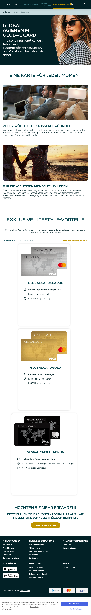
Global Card (67, 545)
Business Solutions (45, 4)
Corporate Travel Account (39, 551)
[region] (45, 607)
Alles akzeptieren (74, 604)
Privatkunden (31, 4)
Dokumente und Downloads (39, 574)
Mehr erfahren (77, 240)
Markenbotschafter (36, 571)
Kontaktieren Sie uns (46, 525)
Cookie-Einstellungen (74, 609)
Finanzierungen (8, 551)
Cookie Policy (34, 607)
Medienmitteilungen (36, 577)
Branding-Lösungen (70, 548)
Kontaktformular (69, 567)
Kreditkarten (7, 545)
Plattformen (33, 555)
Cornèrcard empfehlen (11, 558)
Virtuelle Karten (35, 548)
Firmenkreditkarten (36, 545)
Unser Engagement (36, 567)
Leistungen (7, 555)
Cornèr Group (25, 591)
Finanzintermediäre (63, 4)
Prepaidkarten (8, 548)
